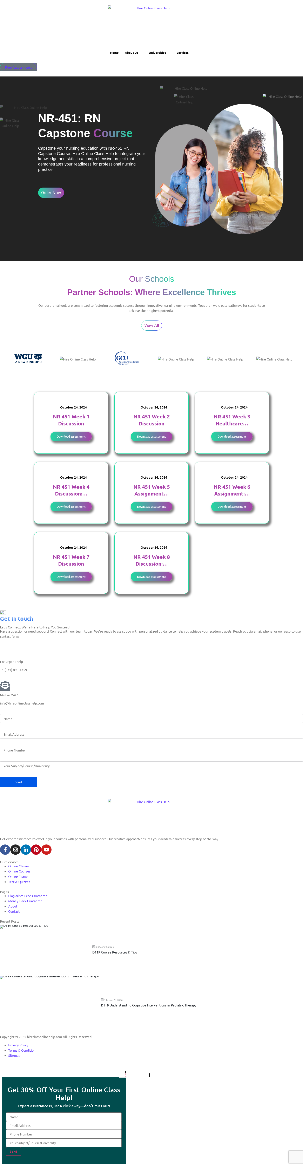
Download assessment (71, 436)
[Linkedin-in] (26, 849)
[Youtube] (46, 849)
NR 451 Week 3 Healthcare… (232, 419)
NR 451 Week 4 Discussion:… (71, 490)
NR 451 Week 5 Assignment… (151, 490)
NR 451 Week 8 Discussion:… (151, 560)
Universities (157, 52)
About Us (131, 52)
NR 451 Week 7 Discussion (71, 560)
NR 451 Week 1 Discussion (71, 419)
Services (183, 52)
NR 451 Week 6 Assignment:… (232, 490)
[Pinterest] (36, 849)
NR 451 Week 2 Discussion (151, 419)
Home (114, 52)
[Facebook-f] (5, 849)
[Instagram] (15, 849)
